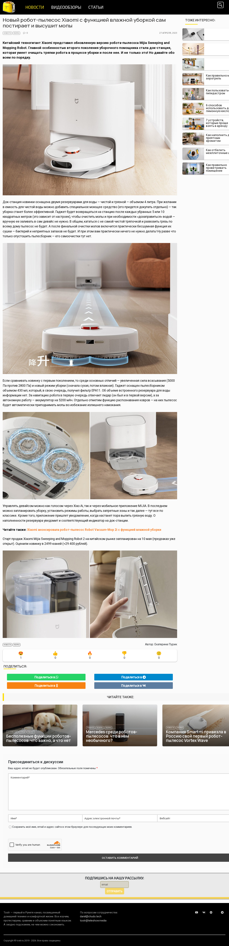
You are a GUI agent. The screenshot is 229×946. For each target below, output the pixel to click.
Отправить (114, 891)
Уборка (16, 33)
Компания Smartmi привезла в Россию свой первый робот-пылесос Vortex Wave (196, 736)
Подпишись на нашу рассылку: (114, 878)
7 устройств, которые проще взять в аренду (217, 123)
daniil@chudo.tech (90, 916)
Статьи (22, 732)
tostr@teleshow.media (93, 920)
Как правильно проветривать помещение (216, 168)
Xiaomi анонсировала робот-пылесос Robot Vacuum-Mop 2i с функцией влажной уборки (94, 530)
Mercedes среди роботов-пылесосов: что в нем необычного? (111, 736)
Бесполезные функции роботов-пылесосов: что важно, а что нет (38, 738)
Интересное (12, 732)
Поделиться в (45, 677)
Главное (90, 728)
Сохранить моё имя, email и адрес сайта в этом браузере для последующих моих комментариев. (72, 826)
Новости (7, 33)
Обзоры (99, 728)
